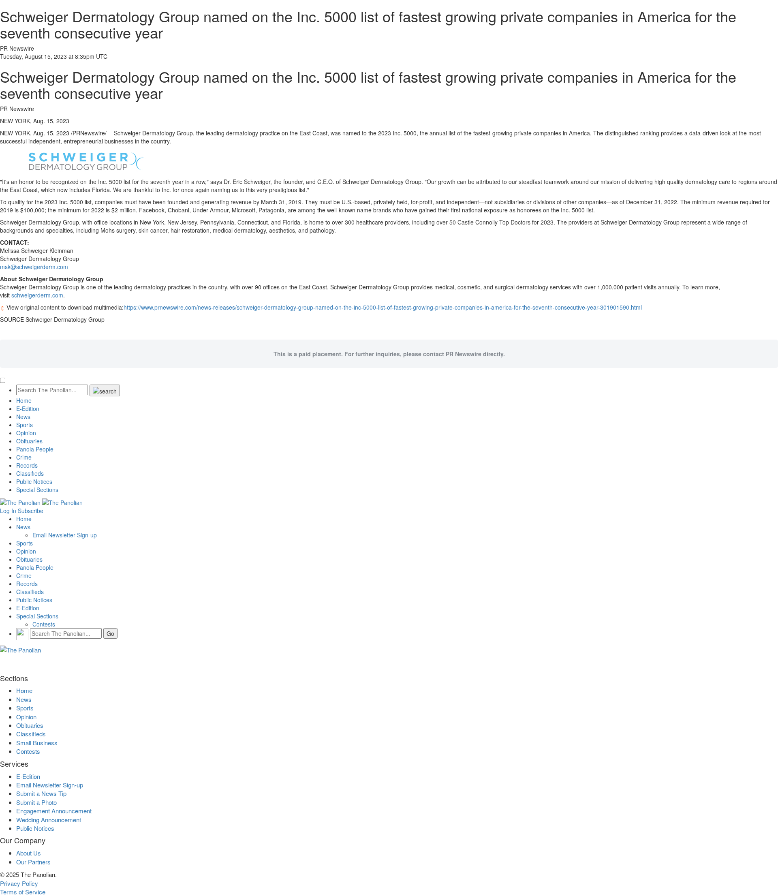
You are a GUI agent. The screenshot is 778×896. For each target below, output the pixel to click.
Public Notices (34, 481)
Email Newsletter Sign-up (64, 535)
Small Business (37, 742)
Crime (24, 457)
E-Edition (27, 408)
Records (27, 465)
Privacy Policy (19, 883)
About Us (28, 853)
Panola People (34, 449)
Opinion (26, 433)
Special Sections (37, 489)
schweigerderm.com (37, 295)
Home (24, 400)
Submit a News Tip (41, 793)
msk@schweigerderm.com (34, 267)
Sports (24, 425)
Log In (8, 511)
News (23, 417)
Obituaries (29, 441)
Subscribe (30, 511)
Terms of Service (22, 891)
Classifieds (30, 473)
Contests (43, 624)
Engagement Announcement (54, 810)
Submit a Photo (36, 802)
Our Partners (33, 862)
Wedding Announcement (48, 819)
